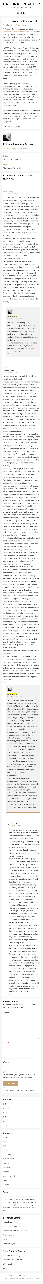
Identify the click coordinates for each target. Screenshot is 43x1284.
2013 (6, 1112)
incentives (23, 1202)
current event (8, 1159)
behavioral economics (14, 1196)
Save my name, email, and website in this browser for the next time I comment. (19, 1076)
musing (11, 127)
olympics (21, 1205)
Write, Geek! (8, 1264)
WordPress (37, 1279)
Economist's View (10, 1226)
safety (21, 1207)
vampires (5, 1210)
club (4, 1146)
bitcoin (25, 1196)
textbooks (32, 1207)
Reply (5, 304)
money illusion (15, 1205)
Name (6, 1042)
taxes (21, 127)
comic (5, 1150)
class (5, 1141)
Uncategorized (9, 1176)
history (14, 1202)
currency (32, 1196)
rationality (10, 1207)
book (5, 1137)
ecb (15, 1199)
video (5, 1180)
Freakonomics (8, 1235)
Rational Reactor (21, 4)
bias (22, 1196)
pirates (26, 1205)
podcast (6, 1172)
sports (24, 1207)
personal (6, 1167)
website (6, 1185)
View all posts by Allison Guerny (15, 149)
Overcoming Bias (9, 1243)
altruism (5, 1196)
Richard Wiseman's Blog (12, 1260)
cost (28, 1196)
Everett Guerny (8, 192)
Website (6, 1062)
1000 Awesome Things (12, 1255)
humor (18, 1202)
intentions (34, 1202)
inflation (28, 1202)
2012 (6, 1117)
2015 (6, 1104)
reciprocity (16, 1207)
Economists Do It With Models (15, 1230)
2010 (6, 1125)
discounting (10, 1199)
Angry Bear (7, 1222)
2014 (6, 1108)
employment (26, 1199)
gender (10, 1202)
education (19, 1199)
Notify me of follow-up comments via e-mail (20, 1090)
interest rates (6, 1205)
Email (6, 1052)
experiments (33, 1199)
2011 (6, 1121)
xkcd (5, 1268)
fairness (5, 1202)
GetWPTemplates (20, 1279)
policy (30, 1205)
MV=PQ (6, 1239)
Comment (7, 1012)
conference (7, 1154)
